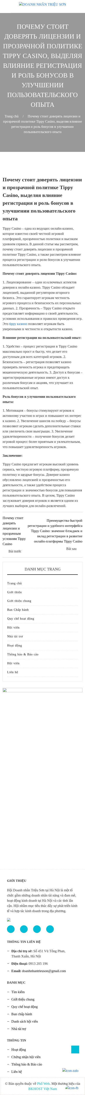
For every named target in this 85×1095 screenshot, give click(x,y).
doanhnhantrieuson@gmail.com (44, 971)
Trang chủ (12, 116)
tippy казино (18, 324)
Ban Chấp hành (18, 609)
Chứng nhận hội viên (26, 1057)
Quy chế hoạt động (20, 618)
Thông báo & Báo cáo (23, 654)
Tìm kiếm (18, 992)
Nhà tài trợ (15, 636)
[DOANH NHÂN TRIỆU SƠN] (42, 3)
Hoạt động (14, 645)
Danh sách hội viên (24, 1021)
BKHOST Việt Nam (42, 1089)
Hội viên (13, 627)
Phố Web (43, 1083)
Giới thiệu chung (19, 601)
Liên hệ (12, 672)
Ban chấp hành (21, 1014)
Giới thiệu (14, 592)
